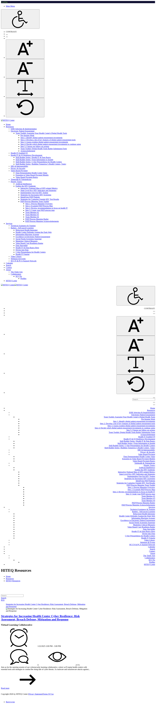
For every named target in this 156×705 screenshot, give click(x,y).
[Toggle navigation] (154, 402)
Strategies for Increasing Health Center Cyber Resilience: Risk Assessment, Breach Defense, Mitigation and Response (40, 618)
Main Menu (10, 6)
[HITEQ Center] (8, 120)
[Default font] (25, 107)
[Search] (154, 397)
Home (8, 576)
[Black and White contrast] (7, 36)
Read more (5, 688)
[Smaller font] (25, 68)
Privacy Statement (35, 694)
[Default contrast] (7, 34)
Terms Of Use (48, 694)
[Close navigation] (154, 404)
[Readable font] (25, 88)
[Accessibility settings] (20, 19)
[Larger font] (25, 49)
